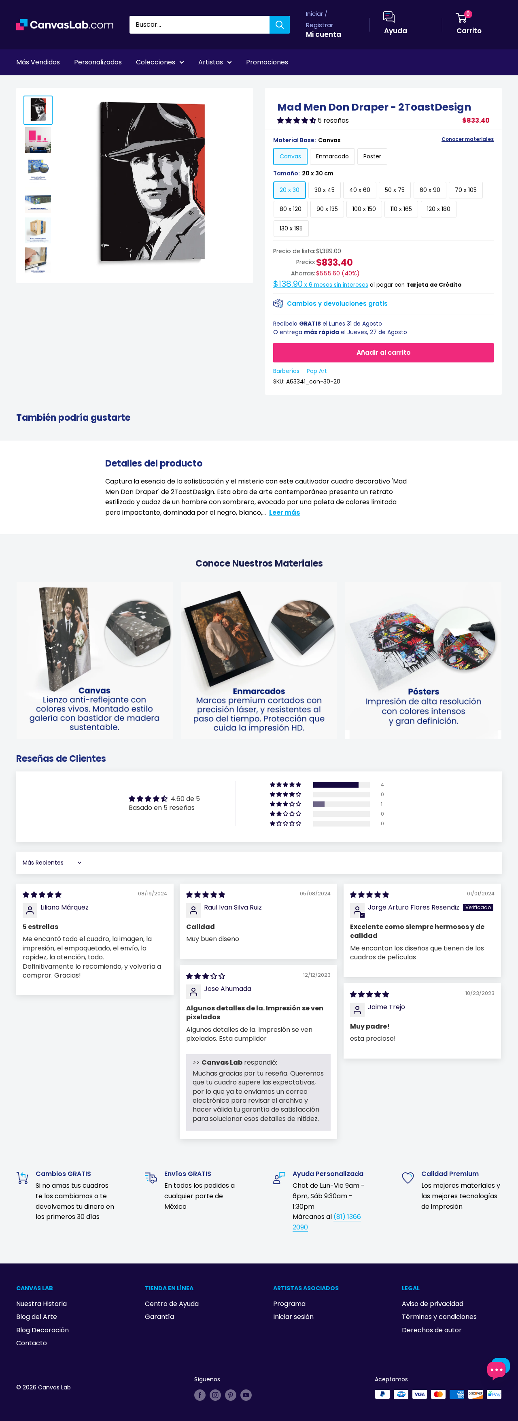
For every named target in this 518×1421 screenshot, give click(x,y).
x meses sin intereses (320, 285)
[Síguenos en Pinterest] (230, 1395)
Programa (289, 1303)
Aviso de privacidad (432, 1303)
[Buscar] (280, 25)
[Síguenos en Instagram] (215, 1395)
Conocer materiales (468, 139)
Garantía (159, 1316)
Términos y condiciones (439, 1316)
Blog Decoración (42, 1330)
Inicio (23, 85)
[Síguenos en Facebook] (200, 1395)
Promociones (267, 62)
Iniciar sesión (293, 1316)
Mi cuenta (323, 34)
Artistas (210, 62)
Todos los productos (67, 85)
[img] (42, 894)
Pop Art (317, 371)
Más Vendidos (38, 62)
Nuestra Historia (41, 1303)
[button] (297, 120)
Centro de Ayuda (172, 1303)
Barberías (286, 371)
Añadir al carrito (384, 352)
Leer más (284, 512)
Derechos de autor (432, 1330)
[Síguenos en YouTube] (246, 1395)
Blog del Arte (36, 1316)
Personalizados (98, 62)
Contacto (31, 1343)
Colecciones (155, 62)
